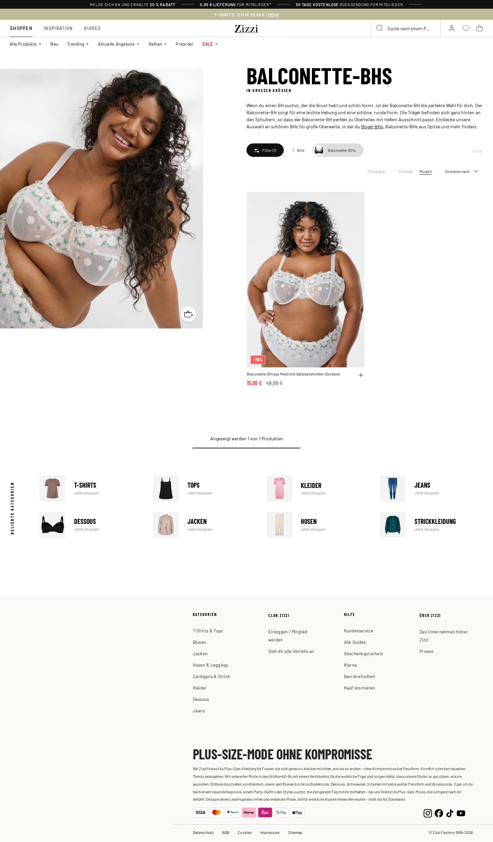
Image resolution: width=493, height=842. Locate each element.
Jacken (204, 525)
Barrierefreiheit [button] (359, 676)
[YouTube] (461, 812)
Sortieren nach (457, 171)
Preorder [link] (185, 44)
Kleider (318, 488)
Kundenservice (358, 630)
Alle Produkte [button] (23, 44)
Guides (92, 28)
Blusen (199, 642)
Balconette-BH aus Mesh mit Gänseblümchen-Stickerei (293, 373)
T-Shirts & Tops (208, 630)
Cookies (245, 832)
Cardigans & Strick (211, 676)
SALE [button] (207, 44)
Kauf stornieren (359, 688)
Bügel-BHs (372, 126)
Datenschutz (203, 832)
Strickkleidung (431, 525)
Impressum (270, 832)
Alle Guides (355, 642)
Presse (426, 651)
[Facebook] (439, 812)
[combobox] (405, 28)
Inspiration (58, 28)
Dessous (91, 525)
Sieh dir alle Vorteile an (291, 651)
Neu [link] (54, 44)
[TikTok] (450, 812)
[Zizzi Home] (246, 27)
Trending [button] (75, 44)
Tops (204, 488)
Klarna (350, 665)
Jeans (431, 488)
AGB (225, 832)
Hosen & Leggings (210, 665)
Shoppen (21, 28)
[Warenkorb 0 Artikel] (479, 28)
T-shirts (91, 488)
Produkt (405, 171)
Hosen (318, 525)
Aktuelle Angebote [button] (116, 44)
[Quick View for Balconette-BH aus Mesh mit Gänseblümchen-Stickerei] (361, 375)
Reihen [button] (155, 44)
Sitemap (295, 832)
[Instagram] (428, 812)
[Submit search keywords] (380, 28)
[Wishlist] (355, 201)
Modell (426, 171)
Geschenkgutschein (363, 653)
